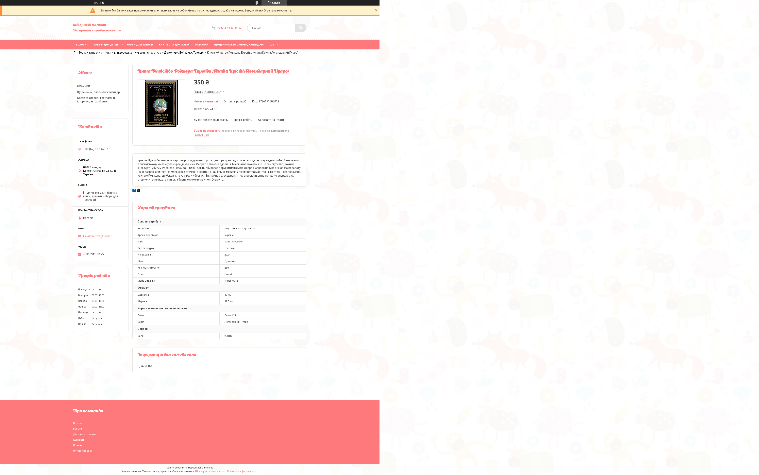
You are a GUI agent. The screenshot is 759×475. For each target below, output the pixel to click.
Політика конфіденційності (242, 471)
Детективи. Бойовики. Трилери (184, 52)
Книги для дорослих (174, 44)
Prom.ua (208, 467)
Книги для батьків (140, 44)
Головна (82, 44)
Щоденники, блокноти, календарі (239, 44)
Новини (77, 445)
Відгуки (77, 428)
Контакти (79, 439)
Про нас (78, 423)
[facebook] (134, 190)
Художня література (148, 52)
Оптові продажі (82, 450)
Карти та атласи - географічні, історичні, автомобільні (96, 99)
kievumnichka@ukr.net (97, 236)
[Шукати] (300, 28)
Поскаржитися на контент (210, 471)
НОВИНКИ (201, 44)
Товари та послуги (91, 52)
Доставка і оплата (84, 434)
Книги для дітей (106, 44)
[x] (138, 190)
